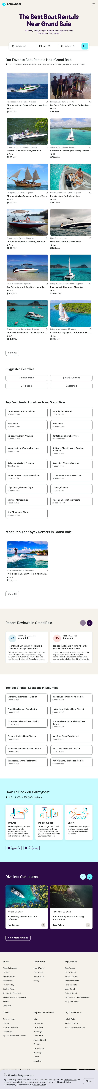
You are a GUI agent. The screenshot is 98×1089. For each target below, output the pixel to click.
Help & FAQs (70, 1019)
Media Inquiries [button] (9, 976)
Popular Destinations (44, 1012)
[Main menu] (93, 4)
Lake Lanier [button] (38, 1023)
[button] (30, 64)
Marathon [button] (37, 1061)
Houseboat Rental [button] (72, 981)
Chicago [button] (37, 1044)
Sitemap (6, 1001)
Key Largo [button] (38, 1052)
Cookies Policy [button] (9, 989)
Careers (6, 972)
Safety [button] (36, 981)
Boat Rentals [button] (70, 968)
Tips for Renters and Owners (14, 1036)
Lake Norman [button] (39, 1048)
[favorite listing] (47, 102)
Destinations (7, 1032)
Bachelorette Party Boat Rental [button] (77, 997)
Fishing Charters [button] (71, 976)
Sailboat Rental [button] (71, 993)
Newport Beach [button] (40, 1040)
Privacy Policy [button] (39, 1084)
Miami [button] (36, 1019)
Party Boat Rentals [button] (72, 1001)
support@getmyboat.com (75, 1027)
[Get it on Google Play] (32, 848)
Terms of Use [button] (70, 1079)
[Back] (83, 623)
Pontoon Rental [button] (71, 985)
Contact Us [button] (7, 1006)
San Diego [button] (38, 1032)
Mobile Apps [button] (39, 976)
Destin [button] (36, 1057)
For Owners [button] (38, 972)
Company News (9, 1019)
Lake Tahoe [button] (38, 1027)
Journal (6, 1012)
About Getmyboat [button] (10, 968)
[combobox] (23, 46)
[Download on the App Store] (13, 848)
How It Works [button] (39, 968)
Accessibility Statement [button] (12, 993)
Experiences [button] (71, 961)
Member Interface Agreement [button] (14, 997)
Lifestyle (6, 1023)
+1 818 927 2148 (71, 1023)
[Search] (85, 46)
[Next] (90, 623)
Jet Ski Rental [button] (70, 972)
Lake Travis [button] (38, 1036)
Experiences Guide (10, 1027)
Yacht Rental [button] (70, 989)
